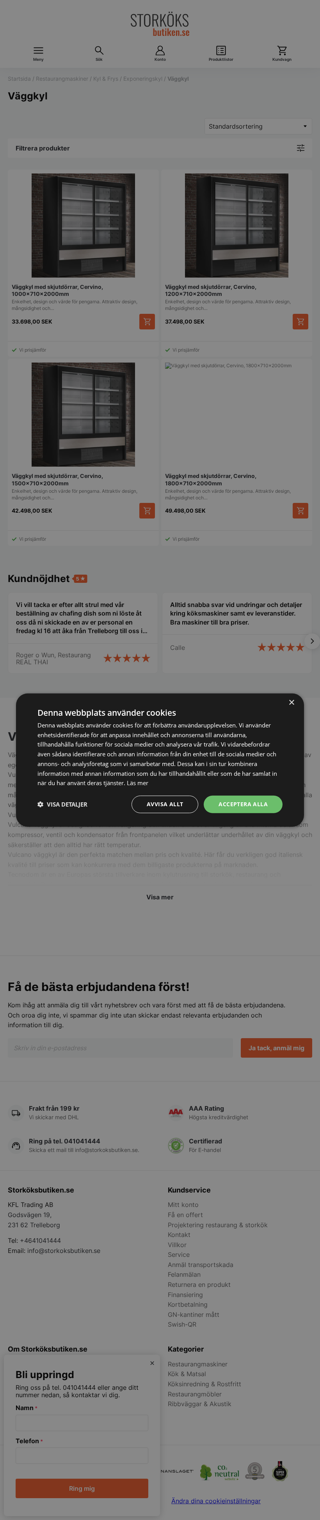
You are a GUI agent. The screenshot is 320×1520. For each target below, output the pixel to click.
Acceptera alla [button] (243, 804)
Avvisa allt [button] (165, 804)
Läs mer (137, 783)
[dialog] (160, 759)
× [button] (291, 702)
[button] (62, 804)
